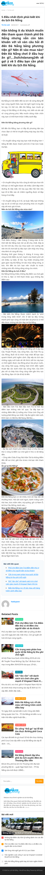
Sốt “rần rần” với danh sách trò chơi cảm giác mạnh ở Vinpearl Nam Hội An (29, 679)
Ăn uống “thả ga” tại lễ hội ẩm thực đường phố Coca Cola (29, 731)
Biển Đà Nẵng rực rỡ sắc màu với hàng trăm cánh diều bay (28, 705)
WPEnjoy (40, 870)
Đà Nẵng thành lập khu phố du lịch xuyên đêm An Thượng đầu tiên (28, 758)
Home (3, 10)
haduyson (15, 601)
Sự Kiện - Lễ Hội (20, 698)
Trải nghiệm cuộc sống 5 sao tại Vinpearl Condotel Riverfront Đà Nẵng (23, 856)
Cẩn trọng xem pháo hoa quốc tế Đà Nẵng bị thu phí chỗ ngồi (29, 652)
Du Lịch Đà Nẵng (12, 870)
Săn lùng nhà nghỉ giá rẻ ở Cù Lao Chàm (20, 850)
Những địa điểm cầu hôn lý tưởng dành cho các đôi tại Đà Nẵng (24, 838)
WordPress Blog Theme (27, 870)
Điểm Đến (19, 672)
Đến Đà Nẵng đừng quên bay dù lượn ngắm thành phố (23, 862)
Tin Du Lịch (10, 10)
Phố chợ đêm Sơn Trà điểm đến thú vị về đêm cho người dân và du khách (29, 626)
